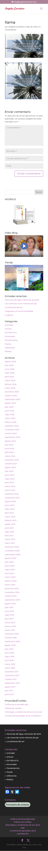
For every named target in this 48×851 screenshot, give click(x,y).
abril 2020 (9, 573)
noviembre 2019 (12, 592)
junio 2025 (9, 411)
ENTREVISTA (11, 332)
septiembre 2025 (12, 399)
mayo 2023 (10, 479)
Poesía (8, 344)
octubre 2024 (11, 433)
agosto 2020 (10, 558)
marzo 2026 (10, 380)
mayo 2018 (9, 656)
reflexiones (10, 348)
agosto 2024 (10, 441)
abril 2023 (9, 482)
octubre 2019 (10, 596)
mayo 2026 (10, 373)
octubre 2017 (10, 679)
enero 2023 (10, 490)
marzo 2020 (10, 577)
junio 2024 (9, 448)
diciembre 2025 (12, 392)
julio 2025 (9, 407)
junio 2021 (9, 528)
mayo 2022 (10, 509)
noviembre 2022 (12, 498)
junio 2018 (9, 653)
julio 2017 (9, 690)
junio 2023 (9, 475)
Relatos (8, 351)
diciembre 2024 (12, 426)
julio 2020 (9, 562)
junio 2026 (9, 369)
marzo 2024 (10, 456)
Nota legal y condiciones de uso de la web (23, 712)
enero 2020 (10, 585)
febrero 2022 (10, 520)
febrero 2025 (10, 422)
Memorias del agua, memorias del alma (22, 300)
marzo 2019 (10, 622)
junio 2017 (9, 694)
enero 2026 (10, 388)
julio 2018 (9, 649)
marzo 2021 (10, 539)
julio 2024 (9, 445)
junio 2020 (9, 566)
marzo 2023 (10, 486)
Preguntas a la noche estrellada (19, 311)
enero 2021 (10, 543)
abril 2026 (9, 377)
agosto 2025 (10, 403)
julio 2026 (9, 365)
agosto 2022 (10, 501)
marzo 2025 (10, 418)
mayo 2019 (9, 615)
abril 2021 (9, 536)
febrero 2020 (11, 581)
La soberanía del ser (14, 307)
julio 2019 (9, 607)
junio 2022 (9, 505)
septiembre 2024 (12, 437)
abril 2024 (9, 452)
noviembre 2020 (12, 551)
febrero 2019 (10, 626)
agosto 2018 (10, 645)
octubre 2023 (11, 464)
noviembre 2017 (12, 675)
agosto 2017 (10, 687)
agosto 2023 (10, 467)
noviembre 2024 (12, 430)
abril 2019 (9, 619)
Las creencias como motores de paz (21, 303)
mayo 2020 (10, 570)
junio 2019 (9, 611)
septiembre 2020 (12, 554)
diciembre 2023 (12, 460)
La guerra (9, 315)
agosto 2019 (10, 604)
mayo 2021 (9, 532)
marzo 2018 (10, 664)
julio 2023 (9, 471)
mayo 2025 (10, 414)
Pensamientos (11, 340)
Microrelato (10, 336)
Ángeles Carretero (16, 27)
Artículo (8, 329)
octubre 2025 (11, 395)
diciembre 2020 (12, 547)
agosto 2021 (10, 524)
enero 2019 (10, 630)
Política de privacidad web (16, 704)
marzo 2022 (10, 517)
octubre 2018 (10, 638)
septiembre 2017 (12, 683)
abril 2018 (9, 660)
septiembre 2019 (12, 600)
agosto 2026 (10, 361)
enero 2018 (10, 668)
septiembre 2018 (12, 641)
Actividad (9, 325)
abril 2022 (9, 513)
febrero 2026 (10, 384)
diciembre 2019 (11, 588)
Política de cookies (13, 708)
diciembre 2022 (12, 494)
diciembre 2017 (11, 672)
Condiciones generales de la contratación (23, 716)
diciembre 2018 (11, 634)
